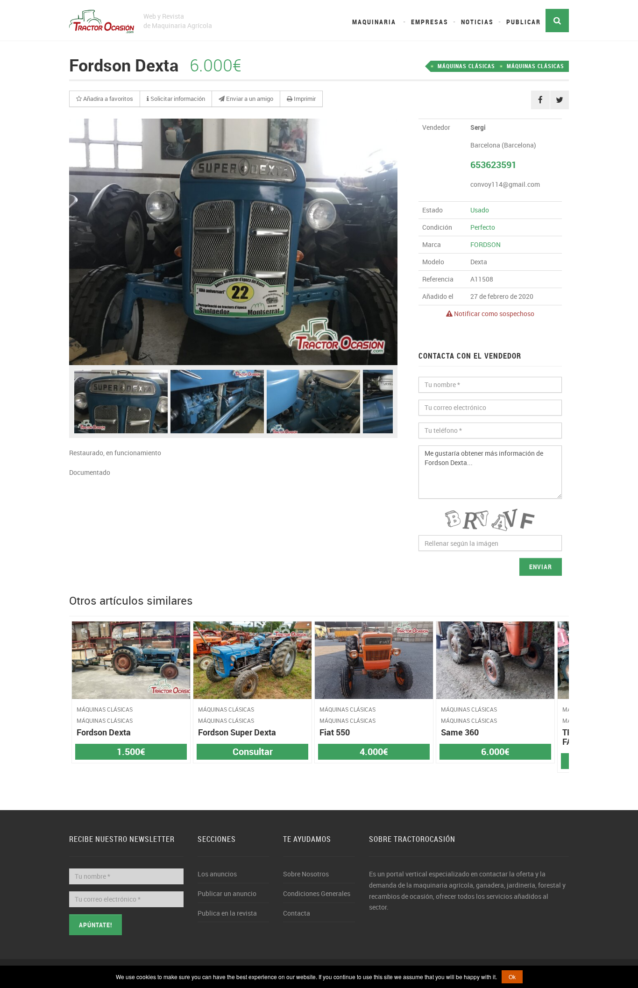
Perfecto (482, 227)
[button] (104, 99)
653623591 (493, 164)
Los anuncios (217, 873)
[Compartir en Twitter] (559, 100)
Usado (479, 209)
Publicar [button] (523, 21)
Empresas (429, 21)
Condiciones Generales (316, 893)
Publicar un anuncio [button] (227, 893)
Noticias (477, 21)
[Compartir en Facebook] (540, 100)
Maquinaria (374, 21)
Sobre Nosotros (306, 873)
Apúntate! (95, 924)
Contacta (296, 913)
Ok (512, 977)
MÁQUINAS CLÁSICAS (535, 66)
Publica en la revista (227, 913)
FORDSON (485, 244)
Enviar (540, 566)
